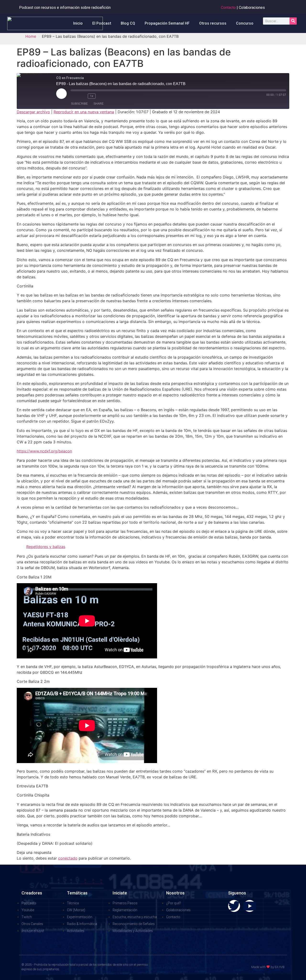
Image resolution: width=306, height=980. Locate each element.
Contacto (228, 7)
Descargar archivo (33, 111)
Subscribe (79, 103)
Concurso (244, 23)
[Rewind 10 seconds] (83, 96)
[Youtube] (250, 906)
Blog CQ (128, 23)
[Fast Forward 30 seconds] (102, 96)
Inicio (78, 23)
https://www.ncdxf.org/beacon (44, 451)
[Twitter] (234, 906)
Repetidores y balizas (45, 546)
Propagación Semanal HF (167, 23)
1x (91, 96)
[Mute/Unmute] (74, 96)
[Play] (61, 93)
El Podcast (101, 23)
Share (98, 103)
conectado (67, 858)
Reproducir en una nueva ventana (84, 111)
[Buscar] (293, 21)
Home (30, 36)
